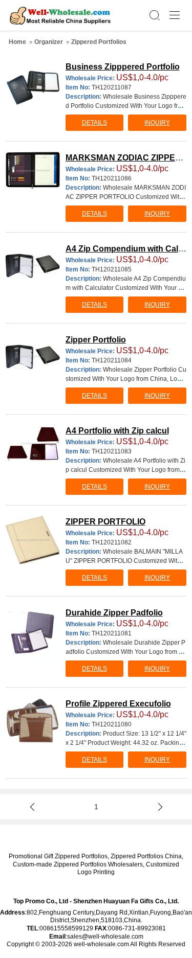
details (94, 122)
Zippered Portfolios (98, 41)
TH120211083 (112, 451)
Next (158, 807)
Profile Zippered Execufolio (118, 703)
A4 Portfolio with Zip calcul (117, 430)
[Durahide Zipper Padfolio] (33, 632)
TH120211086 (112, 178)
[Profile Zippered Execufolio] (33, 721)
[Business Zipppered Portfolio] (33, 88)
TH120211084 (112, 360)
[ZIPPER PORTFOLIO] (33, 540)
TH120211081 (112, 633)
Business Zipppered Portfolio (123, 66)
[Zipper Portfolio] (33, 356)
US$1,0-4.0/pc (142, 77)
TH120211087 (112, 87)
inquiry (157, 122)
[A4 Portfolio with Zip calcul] (33, 443)
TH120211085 (112, 269)
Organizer (48, 41)
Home (17, 41)
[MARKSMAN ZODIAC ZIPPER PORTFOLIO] (33, 170)
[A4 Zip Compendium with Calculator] (33, 265)
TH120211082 (112, 542)
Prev (33, 807)
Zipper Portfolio (96, 339)
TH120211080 (112, 724)
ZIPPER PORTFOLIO (105, 521)
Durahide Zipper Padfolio (114, 612)
